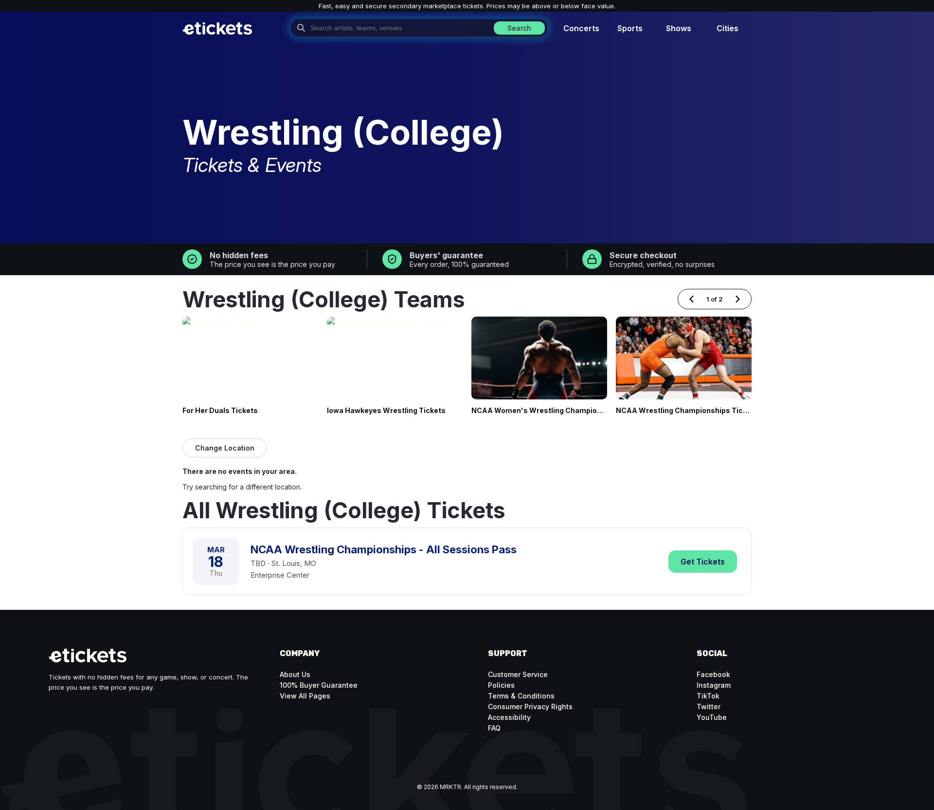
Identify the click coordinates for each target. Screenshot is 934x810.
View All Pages (305, 696)
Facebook (713, 674)
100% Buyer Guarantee (319, 685)
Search (519, 28)
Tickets (703, 561)
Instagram (714, 685)
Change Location (224, 448)
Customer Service (518, 674)
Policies (501, 685)
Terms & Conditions (521, 696)
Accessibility (509, 717)
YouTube (712, 717)
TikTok (708, 696)
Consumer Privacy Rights (530, 706)
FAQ (494, 728)
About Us (295, 674)
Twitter (708, 706)
